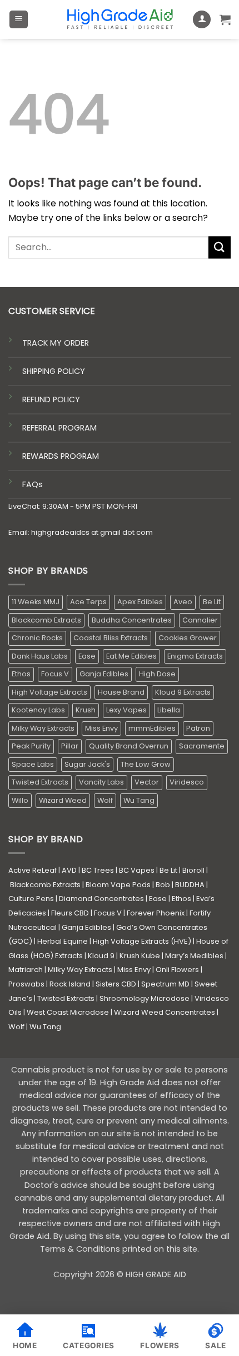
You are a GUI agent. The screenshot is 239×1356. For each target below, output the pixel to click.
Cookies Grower (187, 637)
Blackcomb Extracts (46, 620)
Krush (86, 710)
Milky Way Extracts (43, 728)
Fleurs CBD (70, 913)
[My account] (202, 20)
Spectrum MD (165, 984)
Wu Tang (139, 800)
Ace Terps (88, 601)
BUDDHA (190, 884)
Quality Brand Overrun (128, 746)
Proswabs (26, 984)
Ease (87, 656)
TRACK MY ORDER (55, 342)
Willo (20, 800)
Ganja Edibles (103, 674)
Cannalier (200, 620)
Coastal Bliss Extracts (110, 637)
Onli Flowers (177, 969)
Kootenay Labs (38, 710)
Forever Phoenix (156, 913)
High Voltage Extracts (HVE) (142, 941)
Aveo (182, 601)
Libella (168, 710)
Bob (163, 884)
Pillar (69, 746)
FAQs (32, 484)
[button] (18, 20)
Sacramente (202, 746)
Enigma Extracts (195, 656)
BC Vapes (137, 870)
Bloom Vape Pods (118, 884)
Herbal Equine (62, 941)
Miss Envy (101, 728)
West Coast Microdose (68, 1012)
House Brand (121, 692)
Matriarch (25, 969)
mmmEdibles (152, 728)
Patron (198, 728)
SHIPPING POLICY (53, 371)
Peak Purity (31, 746)
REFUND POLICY (51, 399)
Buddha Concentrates (132, 620)
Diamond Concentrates (101, 898)
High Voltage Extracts (49, 692)
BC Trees (98, 870)
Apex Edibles (140, 601)
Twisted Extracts (40, 782)
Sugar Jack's (87, 764)
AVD (69, 870)
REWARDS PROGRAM (60, 456)
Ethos (21, 674)
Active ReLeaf (32, 870)
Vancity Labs (101, 782)
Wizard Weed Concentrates (164, 1012)
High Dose (157, 674)
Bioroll (193, 870)
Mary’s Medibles (194, 955)
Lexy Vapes (126, 710)
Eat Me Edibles (131, 656)
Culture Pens (31, 898)
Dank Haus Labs (40, 656)
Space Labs (33, 764)
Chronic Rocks (37, 637)
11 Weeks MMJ (35, 601)
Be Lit (212, 601)
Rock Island (70, 984)
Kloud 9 (101, 955)
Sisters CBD (116, 984)
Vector (147, 782)
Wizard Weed (63, 800)
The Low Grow (146, 764)
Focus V (55, 674)
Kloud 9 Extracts (183, 692)
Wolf (105, 800)
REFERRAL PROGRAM (59, 427)
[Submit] (219, 247)
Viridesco (187, 782)
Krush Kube (140, 955)
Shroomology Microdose (144, 998)
